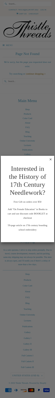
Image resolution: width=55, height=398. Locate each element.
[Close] (51, 159)
